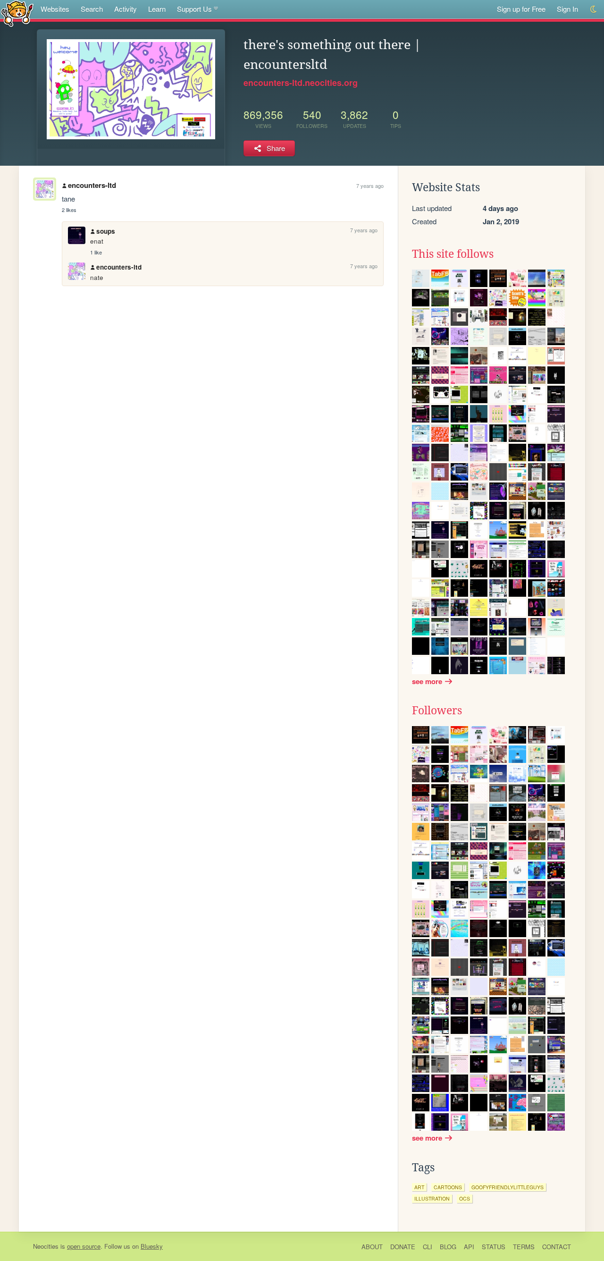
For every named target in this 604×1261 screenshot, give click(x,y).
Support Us (194, 9)
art (419, 1187)
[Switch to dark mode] (594, 9)
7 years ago (370, 185)
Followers (437, 710)
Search (92, 9)
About (372, 1246)
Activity (125, 9)
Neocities (46, 1246)
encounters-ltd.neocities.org (300, 82)
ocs (464, 1198)
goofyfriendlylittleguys (507, 1187)
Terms (524, 1246)
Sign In (567, 9)
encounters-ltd (92, 185)
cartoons (448, 1187)
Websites (55, 9)
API (469, 1246)
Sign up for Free (521, 9)
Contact (556, 1246)
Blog (448, 1246)
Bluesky (152, 1246)
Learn (157, 9)
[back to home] (17, 13)
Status (493, 1246)
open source (84, 1246)
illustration (432, 1198)
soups (105, 231)
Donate (402, 1246)
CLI (427, 1246)
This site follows (453, 254)
